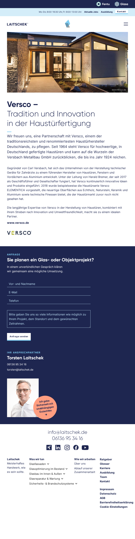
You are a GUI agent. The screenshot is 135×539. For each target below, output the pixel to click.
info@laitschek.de (67, 432)
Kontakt (121, 11)
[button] (126, 24)
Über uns (80, 463)
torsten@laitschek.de (20, 369)
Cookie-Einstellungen (113, 506)
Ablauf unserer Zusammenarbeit (84, 470)
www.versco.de (119, 90)
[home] (17, 24)
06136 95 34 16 (16, 364)
